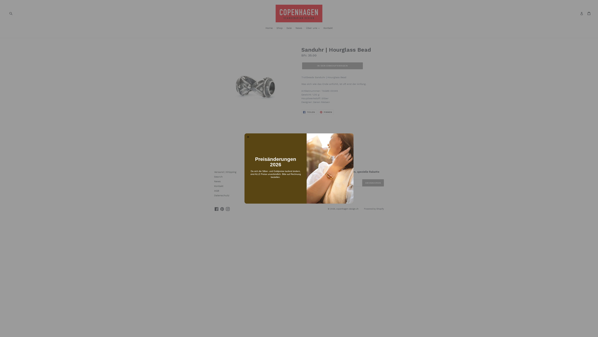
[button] (248, 137)
